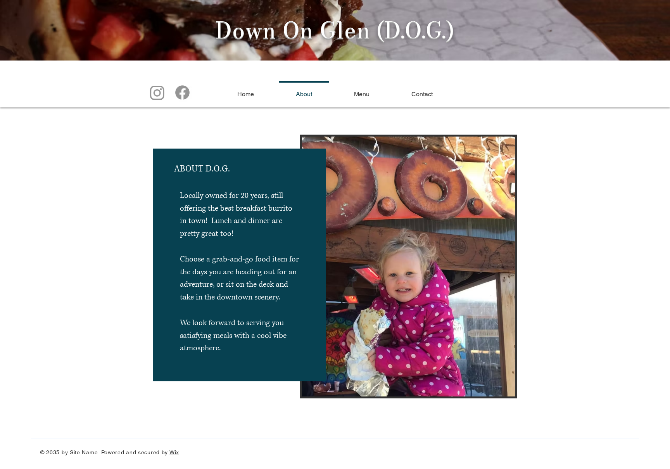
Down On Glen (293, 30)
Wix (174, 452)
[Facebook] (182, 92)
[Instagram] (157, 92)
